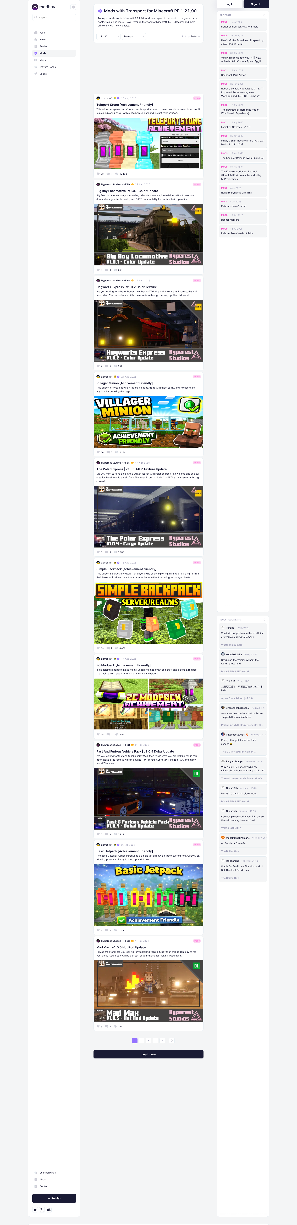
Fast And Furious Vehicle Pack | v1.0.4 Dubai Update (135, 751)
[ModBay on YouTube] (35, 1209)
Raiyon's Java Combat (233, 206)
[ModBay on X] (42, 1209)
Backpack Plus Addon (233, 74)
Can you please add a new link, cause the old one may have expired (242, 817)
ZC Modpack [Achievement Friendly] (123, 665)
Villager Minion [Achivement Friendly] (124, 383)
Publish (56, 1198)
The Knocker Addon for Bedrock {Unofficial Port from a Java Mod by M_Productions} (241, 175)
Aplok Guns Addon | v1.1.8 (237, 697)
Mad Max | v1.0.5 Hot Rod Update (121, 947)
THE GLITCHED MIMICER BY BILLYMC (237, 750)
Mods (43, 53)
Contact (44, 1186)
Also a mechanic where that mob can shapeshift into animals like (242, 714)
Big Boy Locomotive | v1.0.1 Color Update (127, 191)
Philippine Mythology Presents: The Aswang (242, 724)
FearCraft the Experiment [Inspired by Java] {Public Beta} (242, 42)
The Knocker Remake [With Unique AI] (242, 157)
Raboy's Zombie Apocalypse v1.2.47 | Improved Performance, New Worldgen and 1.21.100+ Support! (242, 92)
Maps (43, 60)
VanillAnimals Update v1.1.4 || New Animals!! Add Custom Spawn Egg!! (241, 59)
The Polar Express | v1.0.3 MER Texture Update (131, 469)
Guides (43, 46)
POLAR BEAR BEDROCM (235, 670)
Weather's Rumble (231, 643)
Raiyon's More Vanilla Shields (237, 233)
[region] (54, 621)
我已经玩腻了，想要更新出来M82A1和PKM (242, 687)
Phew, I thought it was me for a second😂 (238, 741)
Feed (42, 32)
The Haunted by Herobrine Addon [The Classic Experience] (240, 111)
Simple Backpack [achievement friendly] (126, 569)
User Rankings (48, 1172)
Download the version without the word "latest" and (240, 660)
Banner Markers (230, 219)
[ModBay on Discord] (49, 1209)
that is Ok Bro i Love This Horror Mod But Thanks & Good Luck (242, 867)
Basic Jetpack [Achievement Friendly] (124, 851)
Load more (149, 1054)
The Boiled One (230, 850)
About (43, 1179)
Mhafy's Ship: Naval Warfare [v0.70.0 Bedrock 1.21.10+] (242, 142)
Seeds (43, 73)
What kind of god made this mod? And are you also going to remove (242, 634)
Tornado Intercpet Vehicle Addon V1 (242, 777)
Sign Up (256, 4)
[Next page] (172, 1040)
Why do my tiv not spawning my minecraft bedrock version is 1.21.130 (243, 767)
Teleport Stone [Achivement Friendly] (124, 104)
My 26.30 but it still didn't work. (239, 792)
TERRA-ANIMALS (231, 827)
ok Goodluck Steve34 (233, 842)
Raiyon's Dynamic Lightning (236, 192)
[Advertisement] (149, 69)
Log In (230, 4)
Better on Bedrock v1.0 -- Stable (239, 26)
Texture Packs (48, 66)
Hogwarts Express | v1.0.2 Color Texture (126, 287)
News (43, 39)
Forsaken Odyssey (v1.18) (236, 127)
